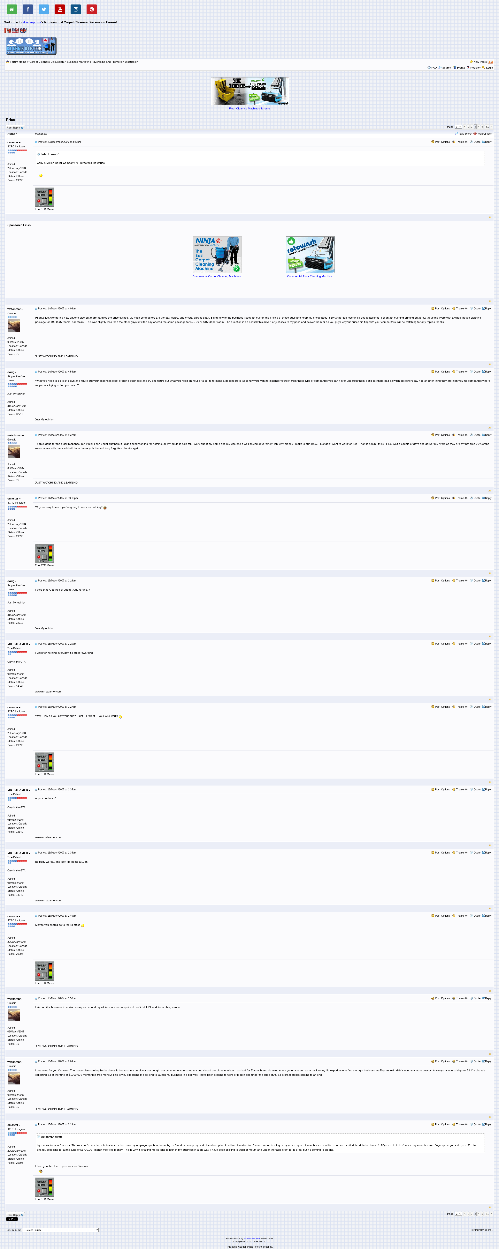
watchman (14, 309)
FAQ (434, 67)
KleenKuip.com (31, 22)
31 (487, 126)
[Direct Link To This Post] (36, 141)
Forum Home (18, 61)
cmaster (13, 142)
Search (446, 67)
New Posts (480, 61)
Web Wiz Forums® (252, 1239)
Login (489, 67)
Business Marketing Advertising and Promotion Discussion (102, 61)
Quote (477, 141)
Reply (488, 141)
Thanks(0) (461, 141)
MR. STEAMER (18, 644)
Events (461, 67)
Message (41, 133)
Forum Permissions (481, 1230)
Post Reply (13, 127)
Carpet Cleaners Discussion (46, 61)
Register (475, 67)
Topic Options (484, 133)
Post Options (442, 141)
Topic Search (465, 133)
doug (11, 372)
